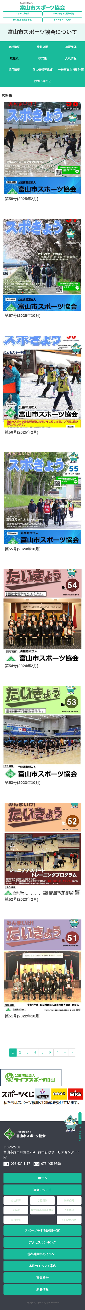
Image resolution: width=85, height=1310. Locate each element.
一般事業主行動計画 (71, 69)
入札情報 (70, 58)
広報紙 (14, 58)
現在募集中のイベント (42, 1254)
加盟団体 (70, 47)
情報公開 (42, 47)
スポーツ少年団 (22, 13)
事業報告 (42, 1277)
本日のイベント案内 (62, 20)
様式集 (42, 58)
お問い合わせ (42, 81)
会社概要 (14, 47)
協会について (42, 1189)
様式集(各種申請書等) (22, 20)
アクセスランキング (42, 1242)
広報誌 (16, 1210)
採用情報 (14, 69)
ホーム (42, 1178)
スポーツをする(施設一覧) (42, 1230)
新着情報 (42, 1289)
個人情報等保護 (43, 69)
